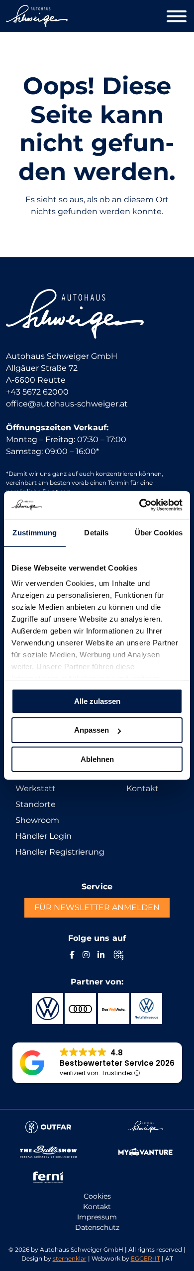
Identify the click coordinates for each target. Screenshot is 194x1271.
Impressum (97, 1217)
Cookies (97, 1196)
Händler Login (43, 836)
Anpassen (91, 730)
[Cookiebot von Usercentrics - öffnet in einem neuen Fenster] (140, 505)
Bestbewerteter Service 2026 (117, 1063)
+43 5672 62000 (37, 392)
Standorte (35, 804)
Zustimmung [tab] (34, 532)
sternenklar (70, 1258)
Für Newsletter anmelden (97, 907)
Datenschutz (97, 1227)
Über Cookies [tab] (159, 532)
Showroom (37, 820)
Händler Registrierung (59, 852)
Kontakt (142, 788)
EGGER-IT (145, 1258)
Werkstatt (35, 788)
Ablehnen (97, 759)
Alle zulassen (97, 700)
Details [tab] (96, 532)
